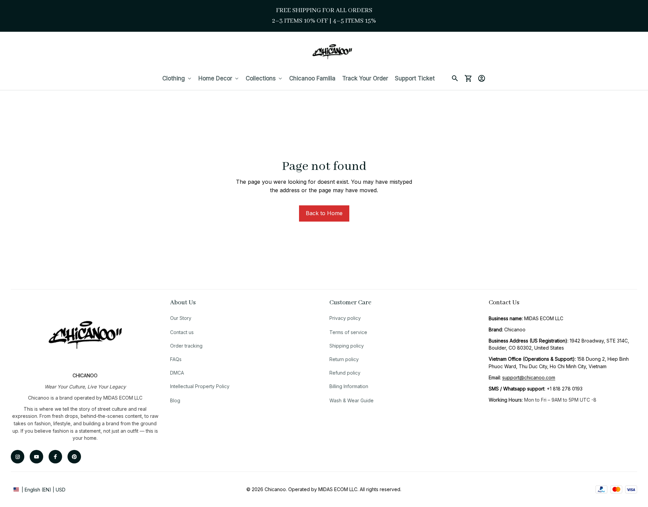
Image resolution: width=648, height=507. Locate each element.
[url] (528, 377)
